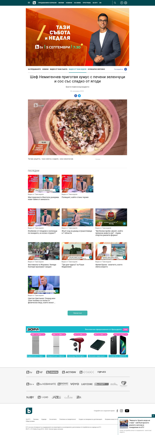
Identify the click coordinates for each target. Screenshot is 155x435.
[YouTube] (126, 411)
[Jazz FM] (58, 397)
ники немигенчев (66, 159)
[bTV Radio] (45, 397)
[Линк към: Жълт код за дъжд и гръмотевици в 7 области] (77, 224)
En (100, 3)
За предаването (34, 69)
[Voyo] (75, 384)
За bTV (95, 3)
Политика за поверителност (67, 419)
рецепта (37, 159)
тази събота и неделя (50, 159)
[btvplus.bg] (31, 384)
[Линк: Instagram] (120, 410)
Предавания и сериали (47, 3)
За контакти (53, 419)
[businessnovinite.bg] (64, 384)
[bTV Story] (88, 372)
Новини (69, 3)
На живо (77, 3)
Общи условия (30, 421)
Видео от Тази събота (58, 69)
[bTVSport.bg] (102, 384)
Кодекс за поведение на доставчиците (90, 419)
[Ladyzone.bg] (88, 384)
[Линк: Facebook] (116, 411)
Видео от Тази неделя (77, 69)
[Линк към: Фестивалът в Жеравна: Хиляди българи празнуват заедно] (44, 258)
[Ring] (103, 372)
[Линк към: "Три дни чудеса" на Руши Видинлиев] (77, 258)
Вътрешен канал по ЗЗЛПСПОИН (114, 419)
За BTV (28, 419)
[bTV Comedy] (41, 372)
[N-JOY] (32, 397)
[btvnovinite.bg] (47, 384)
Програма (87, 3)
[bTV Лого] (29, 411)
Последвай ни (118, 69)
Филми (61, 3)
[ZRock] (81, 397)
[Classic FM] (70, 397)
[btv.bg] (31, 372)
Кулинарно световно (96, 69)
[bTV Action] (71, 372)
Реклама (35, 419)
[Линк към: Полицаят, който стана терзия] (77, 190)
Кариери (43, 419)
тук (125, 329)
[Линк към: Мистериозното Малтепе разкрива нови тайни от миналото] (44, 190)
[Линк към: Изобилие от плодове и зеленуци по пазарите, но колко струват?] (44, 224)
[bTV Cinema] (54, 372)
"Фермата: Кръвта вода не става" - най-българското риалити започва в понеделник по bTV (139, 423)
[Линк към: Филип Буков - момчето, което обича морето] (111, 258)
